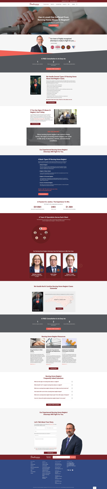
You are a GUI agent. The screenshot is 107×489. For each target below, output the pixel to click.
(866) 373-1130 (72, 463)
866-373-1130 (66, 1)
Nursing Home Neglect (45, 468)
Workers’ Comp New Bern (46, 471)
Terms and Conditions (40, 487)
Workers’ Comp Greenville (46, 473)
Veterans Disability (45, 464)
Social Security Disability (46, 467)
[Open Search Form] (77, 4)
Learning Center (58, 4)
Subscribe (73, 457)
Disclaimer (45, 487)
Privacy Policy (35, 487)
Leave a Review (33, 471)
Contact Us (64, 4)
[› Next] (80, 265)
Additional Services (45, 470)
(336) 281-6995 (71, 462)
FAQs (68, 4)
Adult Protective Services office (39, 118)
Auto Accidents (44, 465)
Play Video (35, 85)
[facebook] (67, 470)
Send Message (50, 452)
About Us (52, 4)
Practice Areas (46, 4)
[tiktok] (70, 470)
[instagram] (72, 470)
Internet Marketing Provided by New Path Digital (67, 487)
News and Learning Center (35, 467)
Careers (32, 473)
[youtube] (68, 470)
